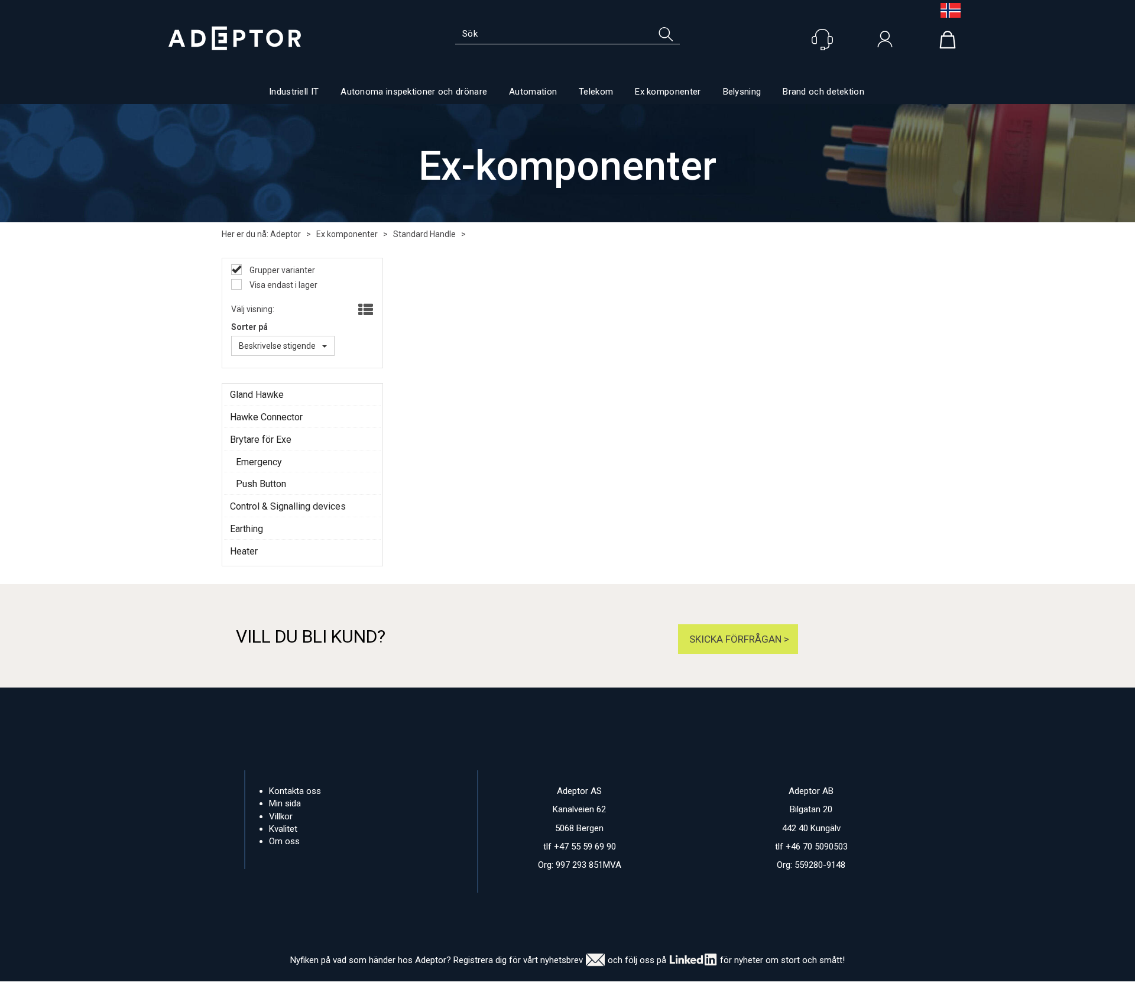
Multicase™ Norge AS (792, 993)
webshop (678, 993)
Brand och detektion (823, 91)
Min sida (285, 803)
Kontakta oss (295, 791)
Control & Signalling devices (288, 506)
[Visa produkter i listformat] (364, 310)
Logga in (885, 42)
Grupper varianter (281, 270)
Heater (244, 551)
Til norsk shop (946, 10)
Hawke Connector (266, 417)
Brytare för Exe (260, 439)
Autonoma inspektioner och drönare (413, 91)
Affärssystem (618, 993)
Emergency (259, 462)
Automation (533, 91)
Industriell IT (294, 91)
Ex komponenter (668, 91)
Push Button (261, 483)
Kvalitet (283, 829)
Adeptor (285, 234)
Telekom (596, 91)
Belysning (742, 91)
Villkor (281, 816)
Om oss (284, 841)
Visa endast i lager (282, 285)
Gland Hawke (257, 394)
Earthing (246, 528)
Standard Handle (424, 234)
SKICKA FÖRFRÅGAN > (738, 639)
